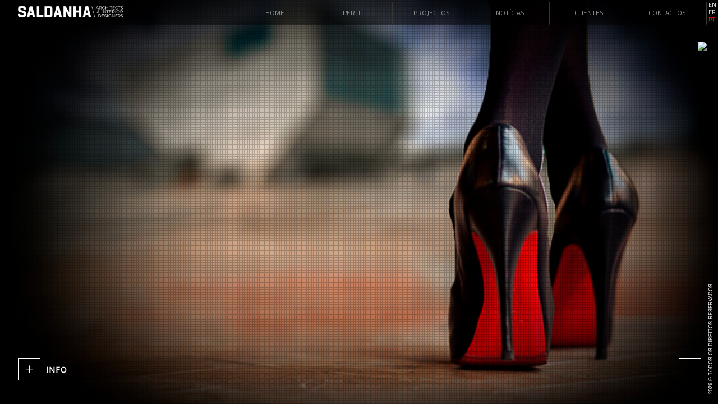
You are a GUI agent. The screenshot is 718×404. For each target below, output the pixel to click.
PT (711, 19)
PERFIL (353, 12)
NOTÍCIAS (510, 12)
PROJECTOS (431, 12)
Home (274, 12)
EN (712, 5)
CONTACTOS (667, 12)
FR (711, 12)
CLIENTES (589, 12)
